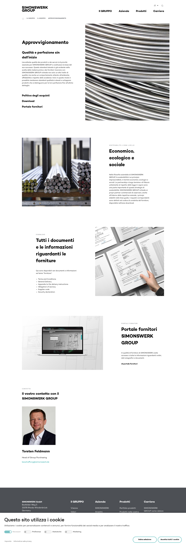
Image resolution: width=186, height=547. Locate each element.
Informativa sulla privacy (23, 541)
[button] (170, 540)
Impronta (8, 541)
